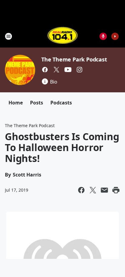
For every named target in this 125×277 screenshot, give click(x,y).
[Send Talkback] (103, 36)
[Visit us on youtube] (68, 69)
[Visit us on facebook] (45, 69)
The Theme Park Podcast (74, 59)
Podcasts (61, 102)
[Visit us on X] (56, 69)
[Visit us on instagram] (79, 69)
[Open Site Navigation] (8, 36)
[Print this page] (116, 190)
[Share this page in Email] (104, 190)
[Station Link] (62, 36)
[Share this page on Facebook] (81, 190)
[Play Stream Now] (115, 36)
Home (15, 102)
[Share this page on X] (93, 190)
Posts (36, 102)
